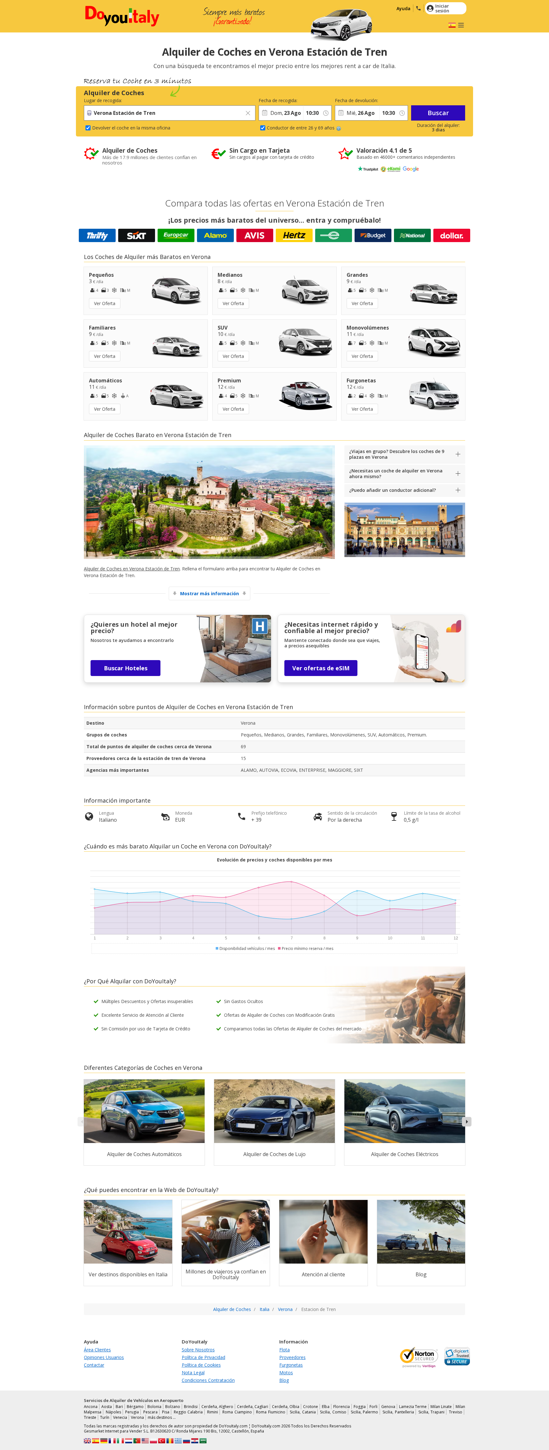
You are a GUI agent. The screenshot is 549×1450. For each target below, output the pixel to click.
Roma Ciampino (237, 1412)
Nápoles (113, 1412)
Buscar (438, 112)
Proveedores (292, 1357)
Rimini (212, 1412)
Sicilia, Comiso (333, 1412)
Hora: (308, 100)
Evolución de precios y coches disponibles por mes (274, 860)
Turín (104, 1417)
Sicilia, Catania (303, 1412)
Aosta (106, 1406)
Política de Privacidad (203, 1357)
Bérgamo (135, 1406)
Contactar (94, 1365)
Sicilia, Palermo (364, 1412)
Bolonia (154, 1406)
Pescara (150, 1412)
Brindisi (191, 1406)
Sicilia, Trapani (431, 1412)
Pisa (165, 1412)
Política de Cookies (201, 1365)
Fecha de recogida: (278, 100)
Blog (284, 1380)
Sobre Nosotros (198, 1350)
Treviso (455, 1412)
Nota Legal (193, 1373)
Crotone (310, 1406)
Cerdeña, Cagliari (252, 1406)
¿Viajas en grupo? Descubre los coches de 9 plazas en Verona (396, 454)
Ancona (91, 1406)
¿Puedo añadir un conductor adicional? (392, 490)
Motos (286, 1373)
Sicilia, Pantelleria (398, 1412)
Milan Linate (441, 1406)
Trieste (90, 1417)
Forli (373, 1406)
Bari (119, 1406)
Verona (137, 1417)
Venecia (120, 1417)
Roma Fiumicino (270, 1412)
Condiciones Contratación (208, 1380)
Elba (325, 1406)
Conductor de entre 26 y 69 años (301, 128)
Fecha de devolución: (356, 100)
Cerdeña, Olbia (285, 1406)
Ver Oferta (104, 303)
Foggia (360, 1406)
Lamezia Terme (413, 1406)
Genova (388, 1406)
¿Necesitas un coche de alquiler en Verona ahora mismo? (396, 473)
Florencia (341, 1406)
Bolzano (172, 1406)
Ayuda (403, 8)
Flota (284, 1350)
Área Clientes (97, 1350)
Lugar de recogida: (103, 100)
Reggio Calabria (188, 1412)
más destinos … (162, 1417)
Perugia (132, 1412)
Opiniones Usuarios (104, 1357)
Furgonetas (291, 1365)
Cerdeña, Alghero (217, 1406)
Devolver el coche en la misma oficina (131, 128)
